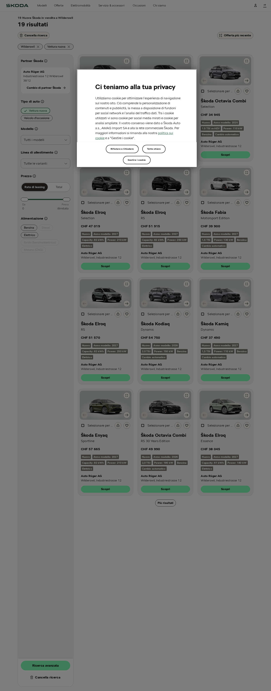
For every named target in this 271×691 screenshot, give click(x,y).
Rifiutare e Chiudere (122, 148)
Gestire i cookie (137, 159)
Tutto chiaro (154, 148)
